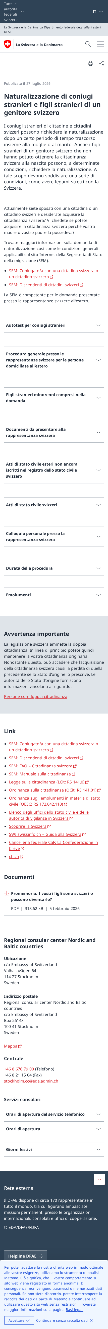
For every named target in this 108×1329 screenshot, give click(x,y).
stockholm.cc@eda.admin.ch (31, 1081)
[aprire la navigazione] (100, 44)
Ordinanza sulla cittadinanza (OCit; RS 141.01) (52, 790)
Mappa (10, 1046)
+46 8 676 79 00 (19, 1069)
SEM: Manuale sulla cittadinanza (40, 774)
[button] (99, 1179)
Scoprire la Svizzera (27, 826)
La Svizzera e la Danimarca (39, 44)
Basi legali (74, 1309)
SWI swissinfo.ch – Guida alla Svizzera (45, 834)
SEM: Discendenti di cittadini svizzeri (44, 284)
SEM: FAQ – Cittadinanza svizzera (40, 766)
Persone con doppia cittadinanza (35, 696)
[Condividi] (101, 63)
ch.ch (14, 856)
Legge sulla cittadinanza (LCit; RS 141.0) (46, 782)
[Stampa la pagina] (90, 63)
